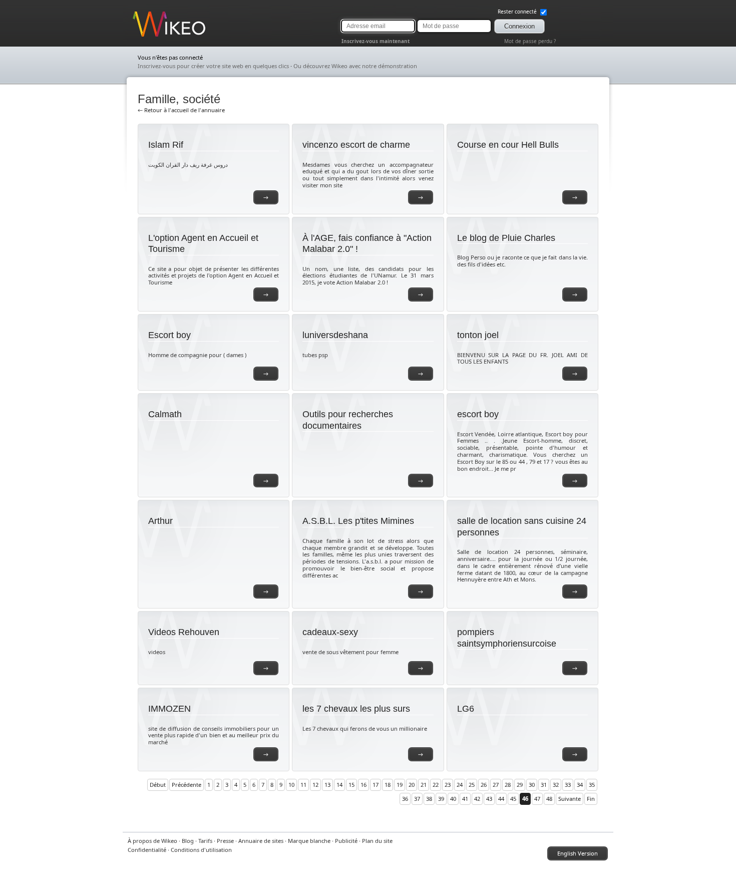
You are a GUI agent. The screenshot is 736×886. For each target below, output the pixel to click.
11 (303, 784)
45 (513, 798)
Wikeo (141, 36)
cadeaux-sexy (330, 632)
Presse (225, 840)
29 (520, 784)
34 (580, 784)
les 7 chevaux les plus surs (356, 709)
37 (417, 798)
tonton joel (478, 335)
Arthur (160, 521)
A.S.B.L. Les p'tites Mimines (358, 521)
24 (460, 784)
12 (315, 784)
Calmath (165, 414)
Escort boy (169, 335)
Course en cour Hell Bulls (508, 145)
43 (489, 798)
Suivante (569, 798)
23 (448, 784)
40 (453, 798)
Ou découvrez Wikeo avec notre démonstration (355, 66)
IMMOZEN (169, 709)
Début (158, 784)
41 (465, 798)
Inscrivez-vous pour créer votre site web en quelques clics (213, 66)
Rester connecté (518, 11)
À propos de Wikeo (152, 840)
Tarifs (205, 840)
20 (412, 784)
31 (544, 784)
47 (537, 798)
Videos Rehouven (183, 632)
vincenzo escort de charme (356, 145)
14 (339, 784)
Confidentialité (147, 849)
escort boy (478, 414)
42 (477, 798)
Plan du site (377, 840)
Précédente (186, 784)
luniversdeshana (335, 335)
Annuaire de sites (260, 840)
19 (400, 784)
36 (405, 798)
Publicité (346, 840)
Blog (188, 840)
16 (363, 784)
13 (327, 784)
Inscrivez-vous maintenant (375, 41)
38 (429, 798)
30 (532, 784)
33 (568, 784)
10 (291, 784)
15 (351, 784)
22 (436, 784)
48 (549, 798)
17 (376, 784)
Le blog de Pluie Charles (506, 238)
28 (508, 784)
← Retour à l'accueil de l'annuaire (181, 110)
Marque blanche (309, 840)
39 (441, 798)
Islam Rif (165, 145)
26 (484, 784)
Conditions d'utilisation (201, 849)
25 (472, 784)
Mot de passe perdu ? (530, 41)
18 (388, 784)
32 (556, 784)
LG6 (465, 709)
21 (424, 784)
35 (592, 784)
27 (496, 784)
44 (501, 798)
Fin (591, 798)
